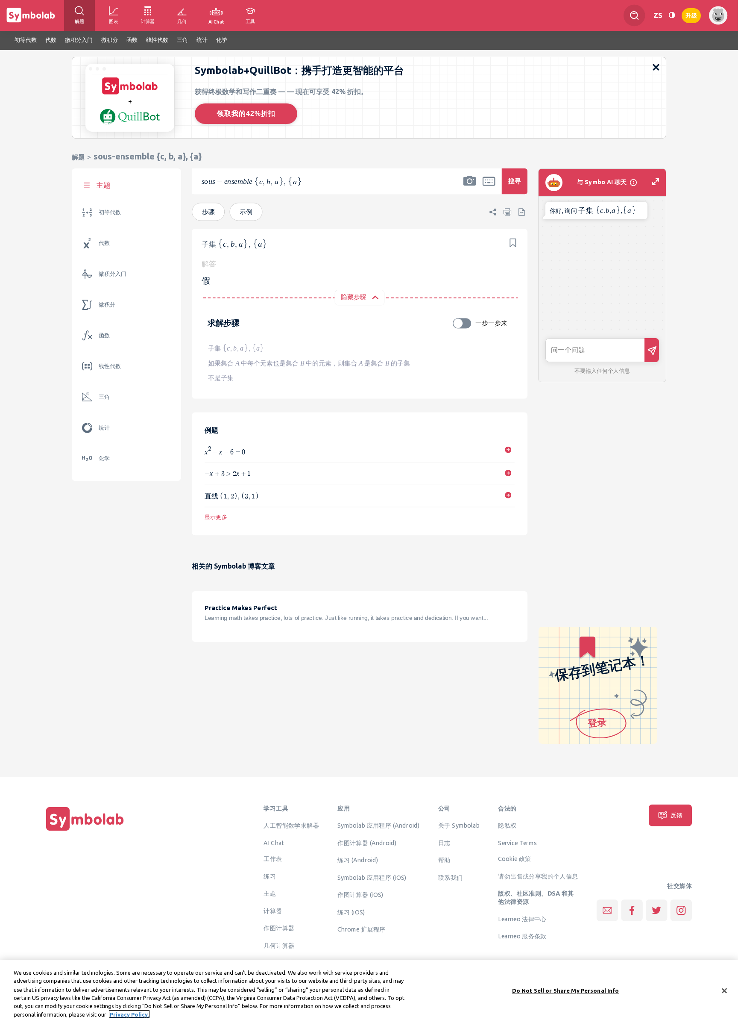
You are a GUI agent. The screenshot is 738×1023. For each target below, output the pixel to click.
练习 (270, 876)
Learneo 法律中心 (522, 918)
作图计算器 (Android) (367, 842)
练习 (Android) (357, 860)
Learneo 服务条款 (522, 936)
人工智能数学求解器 (291, 825)
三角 (104, 397)
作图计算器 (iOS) (360, 894)
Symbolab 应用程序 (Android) (378, 825)
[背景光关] (672, 15)
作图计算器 (279, 928)
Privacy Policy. (129, 1014)
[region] (369, 991)
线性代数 (110, 366)
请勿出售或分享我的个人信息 (538, 876)
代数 (104, 243)
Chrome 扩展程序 (361, 929)
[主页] (85, 830)
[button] (469, 187)
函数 (104, 335)
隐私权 (507, 825)
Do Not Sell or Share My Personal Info (565, 991)
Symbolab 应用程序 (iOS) (371, 877)
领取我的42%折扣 (246, 113)
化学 (104, 458)
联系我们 (450, 877)
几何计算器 (279, 945)
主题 (270, 893)
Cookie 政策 (514, 858)
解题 (78, 157)
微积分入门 (112, 274)
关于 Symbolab (459, 825)
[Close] (724, 991)
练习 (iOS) (351, 911)
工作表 (273, 858)
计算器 (273, 910)
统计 (104, 428)
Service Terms (517, 842)
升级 (691, 15)
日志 (444, 842)
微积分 (107, 304)
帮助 (444, 860)
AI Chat (274, 842)
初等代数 (110, 212)
